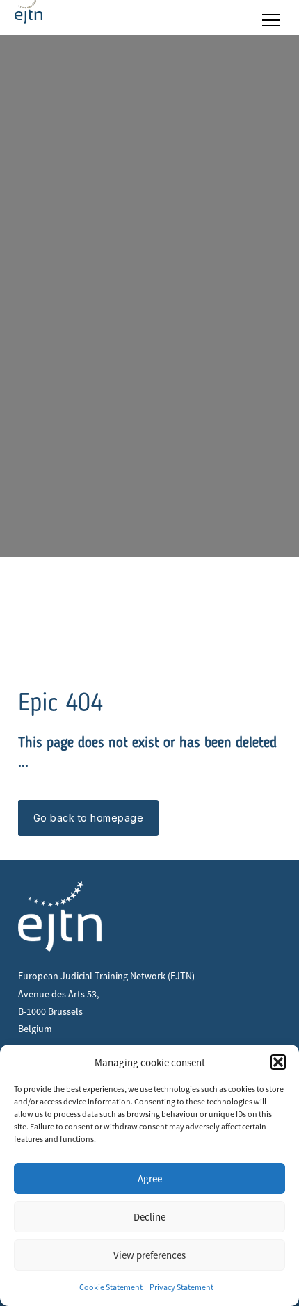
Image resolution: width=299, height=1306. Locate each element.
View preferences (149, 1255)
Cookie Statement (111, 1287)
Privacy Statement (181, 1287)
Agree (150, 1178)
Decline (149, 1216)
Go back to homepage (88, 818)
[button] (278, 1062)
